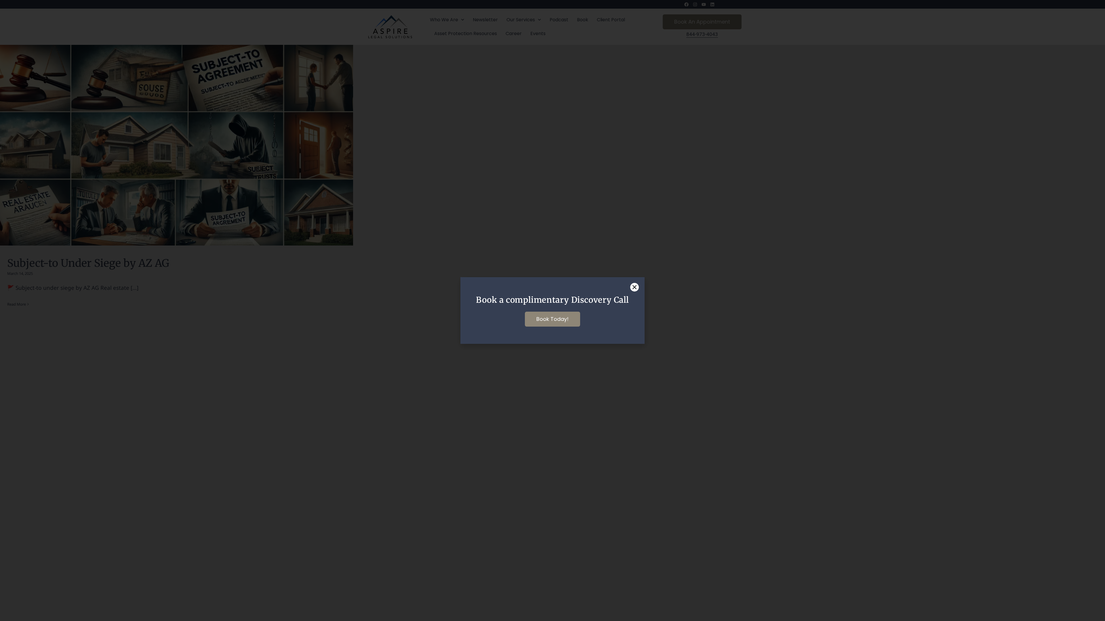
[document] (552, 310)
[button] (634, 287)
